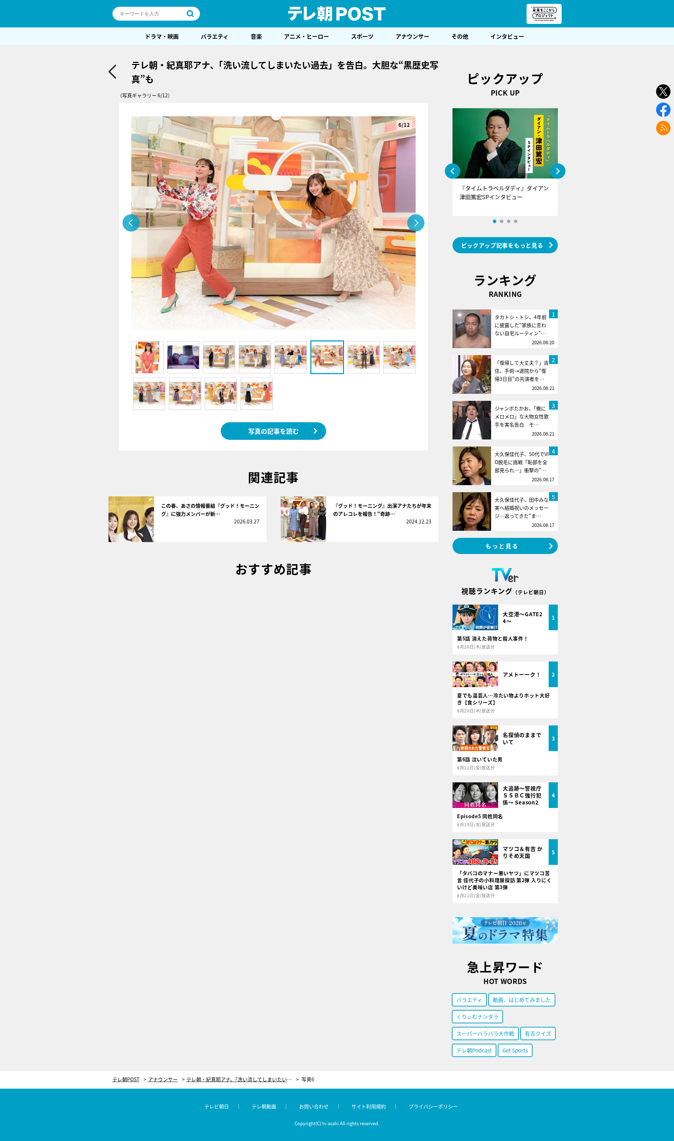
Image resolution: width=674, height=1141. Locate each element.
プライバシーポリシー (433, 1106)
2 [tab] (501, 221)
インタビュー (507, 36)
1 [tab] (494, 221)
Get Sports (515, 1050)
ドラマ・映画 (162, 36)
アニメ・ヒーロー (306, 36)
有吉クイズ (538, 1033)
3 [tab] (508, 221)
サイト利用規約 (368, 1106)
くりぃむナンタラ (477, 1016)
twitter (663, 91)
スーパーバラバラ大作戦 (485, 1033)
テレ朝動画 (264, 1106)
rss (663, 128)
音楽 (256, 36)
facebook (663, 110)
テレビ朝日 (216, 1106)
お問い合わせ (314, 1106)
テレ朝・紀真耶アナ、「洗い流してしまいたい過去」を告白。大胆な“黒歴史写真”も (242, 1079)
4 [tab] (515, 221)
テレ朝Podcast (474, 1050)
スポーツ (362, 36)
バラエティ (215, 36)
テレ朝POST (337, 13)
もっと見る (502, 546)
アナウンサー (412, 36)
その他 (459, 36)
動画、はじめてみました (522, 999)
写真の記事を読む (273, 431)
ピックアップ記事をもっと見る (502, 245)
